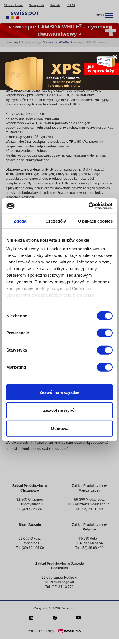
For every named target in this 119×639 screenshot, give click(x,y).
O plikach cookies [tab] (95, 220)
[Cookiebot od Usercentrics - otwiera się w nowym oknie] (88, 206)
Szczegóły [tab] (56, 220)
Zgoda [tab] (20, 220)
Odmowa (59, 428)
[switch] (105, 332)
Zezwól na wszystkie (59, 392)
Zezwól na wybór (59, 410)
